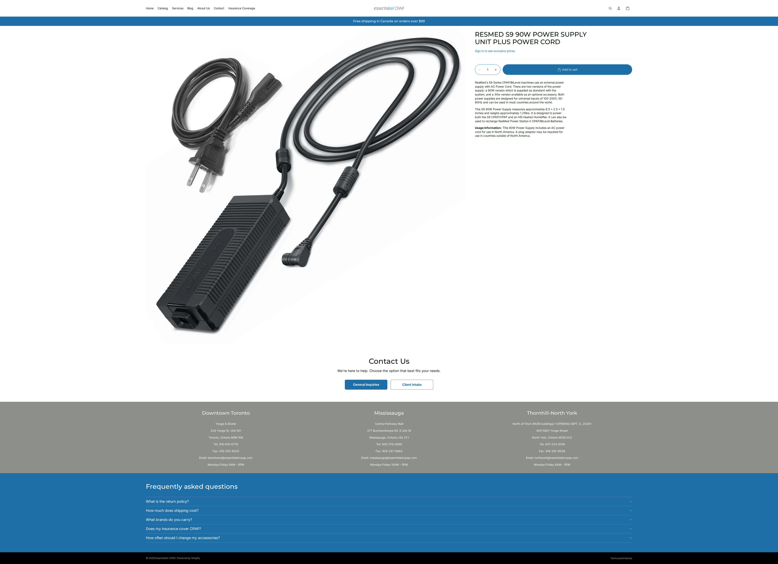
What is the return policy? (167, 501)
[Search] (610, 8)
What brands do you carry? (169, 519)
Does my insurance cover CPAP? (173, 529)
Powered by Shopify (188, 558)
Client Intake (412, 385)
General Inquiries (366, 384)
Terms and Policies (621, 558)
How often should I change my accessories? (183, 538)
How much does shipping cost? (172, 510)
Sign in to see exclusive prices (495, 51)
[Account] (618, 8)
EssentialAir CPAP (165, 558)
